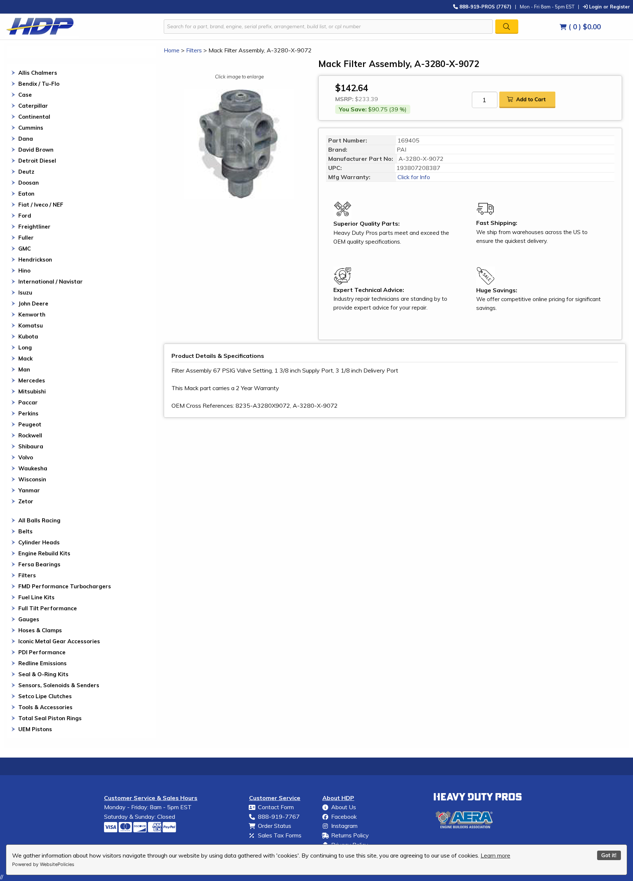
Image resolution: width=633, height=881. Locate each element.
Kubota (28, 336)
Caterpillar (33, 105)
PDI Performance (42, 652)
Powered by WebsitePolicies (43, 864)
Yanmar (29, 490)
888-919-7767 (279, 816)
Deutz (26, 171)
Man (24, 369)
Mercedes (31, 380)
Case (25, 94)
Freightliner (34, 226)
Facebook (344, 816)
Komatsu (30, 325)
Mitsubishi (32, 391)
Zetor (25, 501)
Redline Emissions (42, 663)
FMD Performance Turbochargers (64, 586)
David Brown (35, 149)
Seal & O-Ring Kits (43, 674)
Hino (24, 270)
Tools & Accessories (45, 707)
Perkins (28, 413)
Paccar (28, 402)
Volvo (25, 457)
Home (171, 50)
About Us (343, 807)
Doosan (28, 182)
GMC (24, 248)
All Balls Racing (39, 520)
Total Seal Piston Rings (50, 718)
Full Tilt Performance (47, 608)
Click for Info (413, 177)
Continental (34, 116)
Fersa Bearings (39, 564)
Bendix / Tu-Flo (38, 83)
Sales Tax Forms (279, 835)
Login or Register (609, 6)
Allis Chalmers (37, 72)
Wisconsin (32, 479)
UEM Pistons (35, 729)
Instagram (344, 825)
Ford (24, 215)
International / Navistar (50, 281)
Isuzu (25, 292)
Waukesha (32, 468)
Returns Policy (350, 835)
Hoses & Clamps (40, 630)
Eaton (26, 193)
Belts (25, 531)
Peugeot (29, 424)
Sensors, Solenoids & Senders (58, 685)
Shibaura (30, 446)
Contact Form (276, 807)
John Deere (33, 303)
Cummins (30, 127)
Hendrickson (35, 259)
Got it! (609, 855)
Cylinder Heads (39, 542)
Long (25, 347)
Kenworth (31, 314)
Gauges (28, 619)
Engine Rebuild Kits (44, 553)
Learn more (495, 855)
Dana (25, 138)
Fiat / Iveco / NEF (40, 204)
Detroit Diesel (37, 160)
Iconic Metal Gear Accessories (59, 641)
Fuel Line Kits (36, 597)
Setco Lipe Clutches (45, 696)
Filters (27, 575)
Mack (25, 358)
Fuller (26, 237)
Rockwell (30, 435)
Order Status (274, 825)
